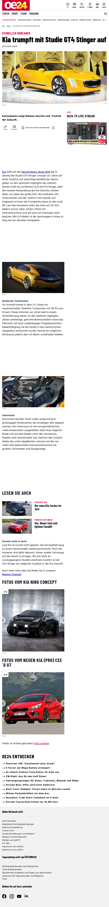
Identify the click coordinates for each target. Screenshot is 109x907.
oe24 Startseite (9, 821)
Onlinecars (97, 20)
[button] (71, 140)
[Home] (3, 26)
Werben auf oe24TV (11, 840)
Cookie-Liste (8, 830)
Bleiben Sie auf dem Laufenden (17, 886)
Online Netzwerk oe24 (12, 811)
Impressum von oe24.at (12, 846)
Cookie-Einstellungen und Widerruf (18, 834)
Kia (4, 172)
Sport (15, 13)
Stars (24, 13)
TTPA (4, 879)
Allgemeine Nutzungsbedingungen (18, 824)
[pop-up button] (98, 140)
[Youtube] (19, 896)
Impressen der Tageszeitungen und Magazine (22, 876)
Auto (8, 26)
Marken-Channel (11, 574)
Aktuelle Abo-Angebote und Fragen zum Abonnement (27, 873)
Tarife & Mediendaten (12, 869)
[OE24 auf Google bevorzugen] (53, 127)
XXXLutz (74, 20)
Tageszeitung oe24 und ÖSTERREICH (19, 857)
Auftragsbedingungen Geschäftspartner (20, 866)
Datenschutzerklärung (12, 827)
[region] (33, 622)
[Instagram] (12, 896)
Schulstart (37, 20)
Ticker (5, 13)
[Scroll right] (105, 20)
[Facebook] (4, 896)
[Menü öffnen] (105, 14)
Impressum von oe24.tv (12, 850)
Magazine (34, 13)
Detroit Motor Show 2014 (35, 172)
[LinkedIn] (26, 896)
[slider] (80, 140)
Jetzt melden (41, 743)
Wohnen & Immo (49, 20)
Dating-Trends (85, 20)
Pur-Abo (6, 843)
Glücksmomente (24, 20)
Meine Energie (63, 20)
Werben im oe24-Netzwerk (14, 837)
